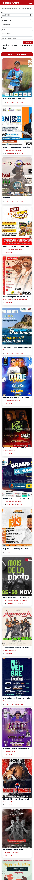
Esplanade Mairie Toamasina (12, 150)
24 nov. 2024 (20, 103)
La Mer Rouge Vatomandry (12, 400)
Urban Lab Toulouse (10, 650)
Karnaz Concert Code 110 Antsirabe (18, 448)
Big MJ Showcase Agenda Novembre (18, 549)
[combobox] (17, 25)
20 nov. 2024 (10, 153)
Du (2, 12)
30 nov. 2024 (19, 603)
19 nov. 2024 (10, 202)
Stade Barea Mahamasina (11, 350)
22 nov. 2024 (10, 103)
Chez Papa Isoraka (10, 802)
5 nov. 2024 (10, 603)
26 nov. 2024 (19, 202)
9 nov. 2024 (8, 553)
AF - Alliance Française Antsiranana (14, 701)
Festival (6, 198)
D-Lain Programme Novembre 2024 (18, 297)
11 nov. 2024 (10, 704)
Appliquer (28, 42)
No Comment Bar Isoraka (11, 852)
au (2, 17)
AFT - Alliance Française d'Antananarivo (15, 600)
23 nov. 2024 (20, 153)
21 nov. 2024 (10, 353)
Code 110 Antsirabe (10, 451)
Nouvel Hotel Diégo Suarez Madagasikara (16, 299)
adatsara (12, 2)
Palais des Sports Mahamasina (13, 249)
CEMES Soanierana (9, 751)
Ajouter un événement (17, 54)
